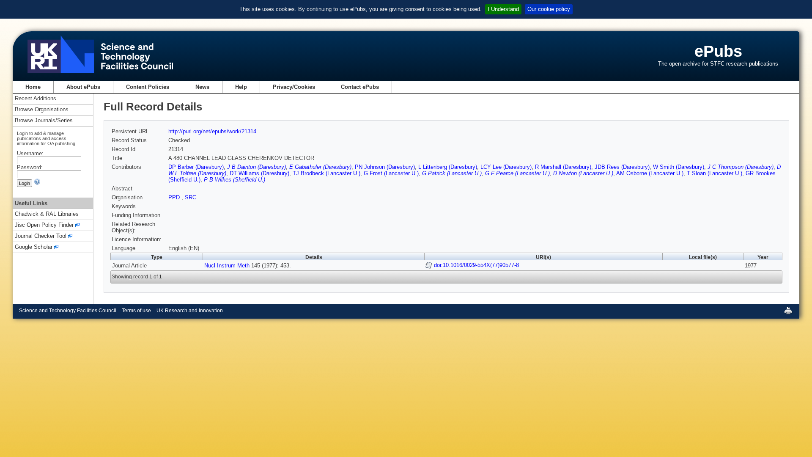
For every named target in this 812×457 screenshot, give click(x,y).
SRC (190, 197)
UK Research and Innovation (189, 310)
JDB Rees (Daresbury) (622, 167)
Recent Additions (35, 99)
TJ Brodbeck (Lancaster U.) (326, 173)
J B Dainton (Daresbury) (256, 167)
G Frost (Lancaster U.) (391, 173)
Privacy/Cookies (294, 87)
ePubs (718, 51)
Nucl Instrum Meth (227, 265)
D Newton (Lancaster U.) (583, 173)
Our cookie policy (548, 9)
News (202, 87)
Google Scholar (33, 247)
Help (241, 87)
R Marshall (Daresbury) (563, 167)
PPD (174, 197)
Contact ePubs (360, 87)
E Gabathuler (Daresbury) (320, 167)
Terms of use (136, 310)
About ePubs (83, 87)
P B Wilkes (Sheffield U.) (234, 179)
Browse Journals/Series (44, 121)
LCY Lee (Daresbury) (506, 167)
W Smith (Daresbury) (678, 167)
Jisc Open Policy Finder (44, 225)
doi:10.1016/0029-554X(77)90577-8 (476, 265)
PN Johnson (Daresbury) (385, 167)
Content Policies (147, 87)
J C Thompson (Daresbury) (741, 167)
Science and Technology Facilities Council (67, 310)
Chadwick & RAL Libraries (47, 214)
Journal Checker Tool (40, 236)
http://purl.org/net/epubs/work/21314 (212, 131)
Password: (30, 167)
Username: (30, 153)
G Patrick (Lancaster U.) (452, 173)
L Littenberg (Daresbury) (447, 167)
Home (33, 87)
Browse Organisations (42, 110)
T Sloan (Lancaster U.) (714, 173)
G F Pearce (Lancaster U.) (517, 173)
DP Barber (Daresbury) (196, 167)
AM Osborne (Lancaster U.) (649, 173)
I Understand (503, 9)
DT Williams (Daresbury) (259, 173)
